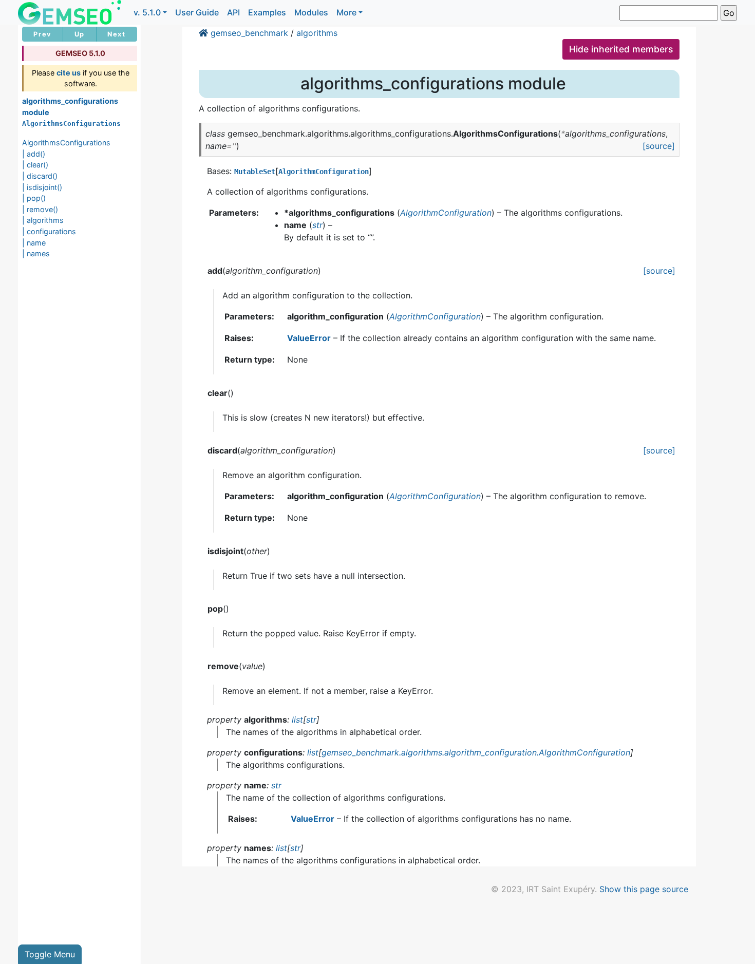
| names (36, 253)
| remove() (40, 209)
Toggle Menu (50, 954)
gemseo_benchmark (249, 33)
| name (34, 242)
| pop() (34, 198)
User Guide (197, 12)
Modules (311, 12)
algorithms (316, 33)
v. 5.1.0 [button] (147, 12)
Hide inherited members (621, 49)
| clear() (35, 164)
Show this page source (643, 889)
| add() (33, 153)
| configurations (49, 231)
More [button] (346, 12)
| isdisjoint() (42, 187)
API (233, 12)
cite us (68, 72)
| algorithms (43, 220)
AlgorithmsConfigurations (66, 142)
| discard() (40, 176)
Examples (267, 12)
